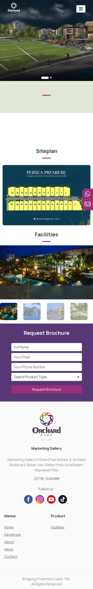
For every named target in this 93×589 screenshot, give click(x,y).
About (9, 542)
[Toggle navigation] (81, 8)
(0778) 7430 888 (46, 478)
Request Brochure (46, 389)
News (8, 549)
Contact (11, 556)
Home (9, 527)
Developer (12, 534)
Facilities (57, 527)
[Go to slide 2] (51, 77)
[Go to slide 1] (45, 77)
